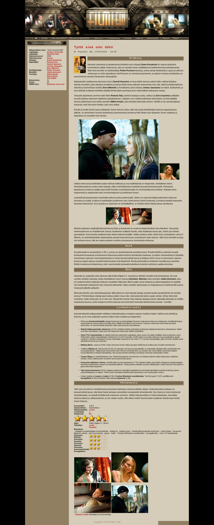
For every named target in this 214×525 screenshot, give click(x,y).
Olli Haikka (51, 78)
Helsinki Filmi (53, 54)
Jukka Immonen (54, 72)
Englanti (92, 427)
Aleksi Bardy (52, 74)
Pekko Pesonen (54, 70)
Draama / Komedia (55, 52)
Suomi (50, 58)
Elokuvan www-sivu (56, 84)
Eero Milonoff (53, 68)
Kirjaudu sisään (82, 514)
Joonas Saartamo (54, 66)
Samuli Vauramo (54, 64)
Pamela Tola (52, 62)
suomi (92, 410)
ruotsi (91, 425)
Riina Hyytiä (52, 76)
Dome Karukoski (54, 60)
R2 (90, 414)
